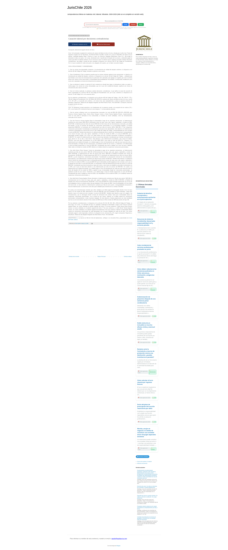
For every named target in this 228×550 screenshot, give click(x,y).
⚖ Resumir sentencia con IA (79, 44)
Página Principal (102, 256)
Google (125, 24)
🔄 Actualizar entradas (142, 456)
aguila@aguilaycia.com (119, 538)
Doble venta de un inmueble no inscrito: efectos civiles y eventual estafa (146, 326)
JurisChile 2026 (79, 7)
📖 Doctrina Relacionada (103, 44)
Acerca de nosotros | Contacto (144, 461)
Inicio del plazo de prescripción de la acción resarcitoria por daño (146, 406)
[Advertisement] (100, 241)
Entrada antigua (128, 256)
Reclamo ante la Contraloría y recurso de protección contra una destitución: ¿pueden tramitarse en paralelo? (145, 353)
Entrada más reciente (74, 256)
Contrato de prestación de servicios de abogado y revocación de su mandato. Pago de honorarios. (146, 518)
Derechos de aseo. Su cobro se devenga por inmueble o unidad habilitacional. (147, 487)
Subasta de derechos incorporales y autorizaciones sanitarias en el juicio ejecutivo (146, 196)
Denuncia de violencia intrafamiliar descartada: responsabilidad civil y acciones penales (146, 222)
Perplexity (133, 24)
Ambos (140, 24)
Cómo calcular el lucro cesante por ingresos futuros (145, 382)
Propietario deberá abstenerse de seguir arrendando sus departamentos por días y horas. (147, 508)
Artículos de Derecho (142, 463)
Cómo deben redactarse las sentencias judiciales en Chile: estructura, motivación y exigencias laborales (146, 273)
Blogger (118, 545)
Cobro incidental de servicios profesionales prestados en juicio (145, 247)
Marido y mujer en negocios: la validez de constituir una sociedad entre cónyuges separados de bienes (146, 433)
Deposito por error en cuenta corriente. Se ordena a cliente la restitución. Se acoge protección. (147, 497)
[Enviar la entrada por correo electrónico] (92, 223)
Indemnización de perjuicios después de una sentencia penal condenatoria (146, 300)
